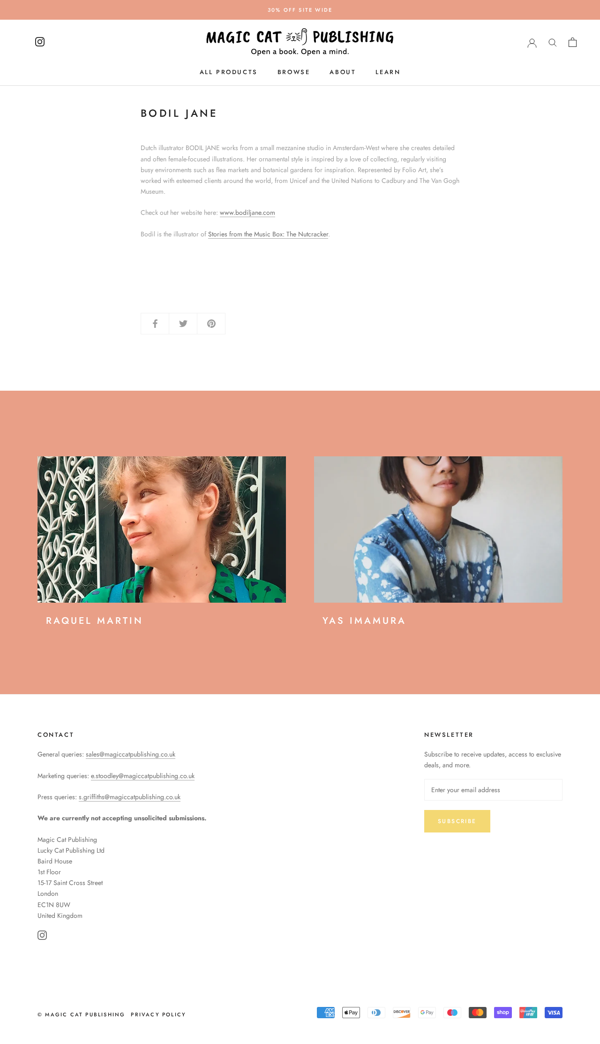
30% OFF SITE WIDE (300, 10)
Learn (387, 72)
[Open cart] (573, 42)
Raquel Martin (94, 621)
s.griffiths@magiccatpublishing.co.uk (129, 797)
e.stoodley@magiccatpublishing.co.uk (143, 775)
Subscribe (457, 821)
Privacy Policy (158, 1014)
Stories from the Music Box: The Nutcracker (268, 234)
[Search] (552, 42)
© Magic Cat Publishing (81, 1014)
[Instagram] (42, 937)
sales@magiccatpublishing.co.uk (130, 754)
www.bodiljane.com (247, 212)
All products (229, 72)
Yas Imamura (364, 621)
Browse (294, 72)
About (343, 72)
